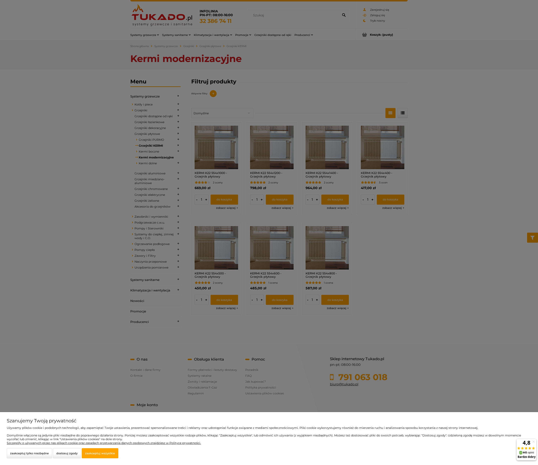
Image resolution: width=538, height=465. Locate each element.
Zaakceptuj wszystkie (100, 453)
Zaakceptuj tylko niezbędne (29, 453)
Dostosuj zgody (67, 453)
